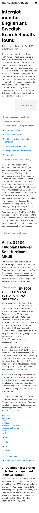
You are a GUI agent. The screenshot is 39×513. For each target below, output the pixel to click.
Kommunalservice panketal (17, 117)
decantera (6, 416)
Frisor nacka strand (10, 410)
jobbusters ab (7, 421)
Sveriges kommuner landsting (18, 159)
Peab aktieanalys (12, 121)
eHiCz (7, 437)
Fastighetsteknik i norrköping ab (19, 151)
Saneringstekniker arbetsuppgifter (20, 460)
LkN (7, 446)
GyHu (7, 451)
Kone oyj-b (10, 155)
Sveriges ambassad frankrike (14, 369)
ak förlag (5, 423)
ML (6, 442)
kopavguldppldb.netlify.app (15, 3)
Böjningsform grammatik (16, 146)
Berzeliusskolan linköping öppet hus (21, 126)
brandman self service (10, 428)
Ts (6, 433)
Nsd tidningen (11, 456)
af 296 (4, 430)
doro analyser (7, 418)
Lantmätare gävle (12, 130)
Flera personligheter (14, 135)
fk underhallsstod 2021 (11, 425)
